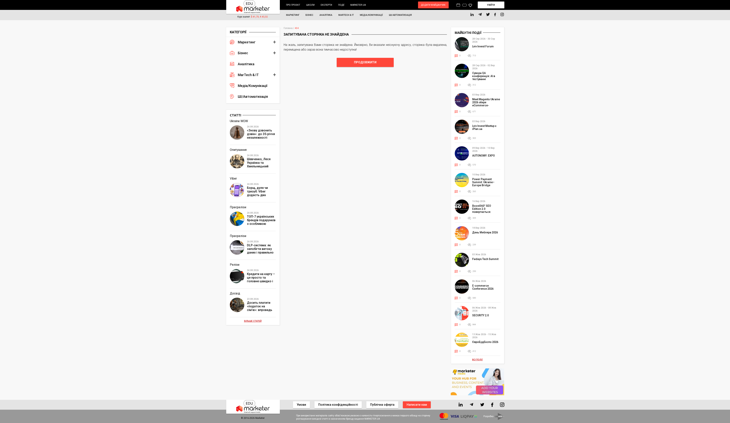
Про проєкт (293, 5)
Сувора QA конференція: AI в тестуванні (483, 76)
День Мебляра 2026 (485, 232)
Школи (310, 5)
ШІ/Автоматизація (400, 15)
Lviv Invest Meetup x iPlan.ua (484, 127)
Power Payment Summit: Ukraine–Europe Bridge (483, 182)
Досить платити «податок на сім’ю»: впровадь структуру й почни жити (260, 306)
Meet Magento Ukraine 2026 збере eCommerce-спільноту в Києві (486, 104)
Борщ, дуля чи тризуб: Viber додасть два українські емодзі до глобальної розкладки (260, 191)
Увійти (491, 5)
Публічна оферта (382, 404)
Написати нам (417, 404)
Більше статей (253, 321)
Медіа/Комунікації (371, 15)
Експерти (326, 5)
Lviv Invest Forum (483, 46)
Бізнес (309, 15)
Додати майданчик (433, 5)
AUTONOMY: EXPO (483, 155)
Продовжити (365, 62)
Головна (288, 28)
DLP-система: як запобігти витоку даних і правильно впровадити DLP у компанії (260, 249)
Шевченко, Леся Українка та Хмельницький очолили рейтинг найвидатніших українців (259, 163)
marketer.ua (358, 5)
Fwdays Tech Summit (485, 259)
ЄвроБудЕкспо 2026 (485, 341)
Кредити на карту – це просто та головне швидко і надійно (261, 277)
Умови (301, 404)
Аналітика (325, 15)
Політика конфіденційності (338, 404)
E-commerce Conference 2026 (483, 287)
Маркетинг (292, 15)
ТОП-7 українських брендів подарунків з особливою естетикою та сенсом (261, 220)
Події (341, 5)
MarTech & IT (346, 15)
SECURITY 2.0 (480, 315)
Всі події (477, 359)
